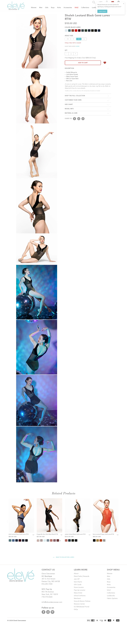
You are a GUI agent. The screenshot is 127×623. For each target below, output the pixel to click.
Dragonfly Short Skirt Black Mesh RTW (47, 534)
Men (108, 576)
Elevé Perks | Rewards (81, 576)
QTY (66, 50)
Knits (109, 584)
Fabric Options (112, 598)
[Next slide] (119, 521)
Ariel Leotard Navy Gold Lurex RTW (19, 534)
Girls (108, 579)
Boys (108, 582)
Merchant (77, 598)
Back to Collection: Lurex (65, 557)
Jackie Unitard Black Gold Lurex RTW (75, 534)
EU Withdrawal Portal (81, 607)
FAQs (76, 609)
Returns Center (79, 604)
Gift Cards (77, 584)
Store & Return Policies (82, 601)
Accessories (111, 587)
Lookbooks (111, 595)
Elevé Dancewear (19, 620)
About (76, 573)
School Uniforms (79, 595)
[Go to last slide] (7, 521)
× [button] (123, 4)
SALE (109, 590)
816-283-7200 (47, 584)
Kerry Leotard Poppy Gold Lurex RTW (103, 534)
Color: (73, 27)
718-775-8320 (47, 597)
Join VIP (77, 579)
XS (68, 39)
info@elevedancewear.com (52, 602)
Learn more (102, 11)
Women (109, 573)
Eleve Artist (78, 593)
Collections (111, 593)
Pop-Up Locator (79, 590)
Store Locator (79, 587)
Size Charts (78, 582)
